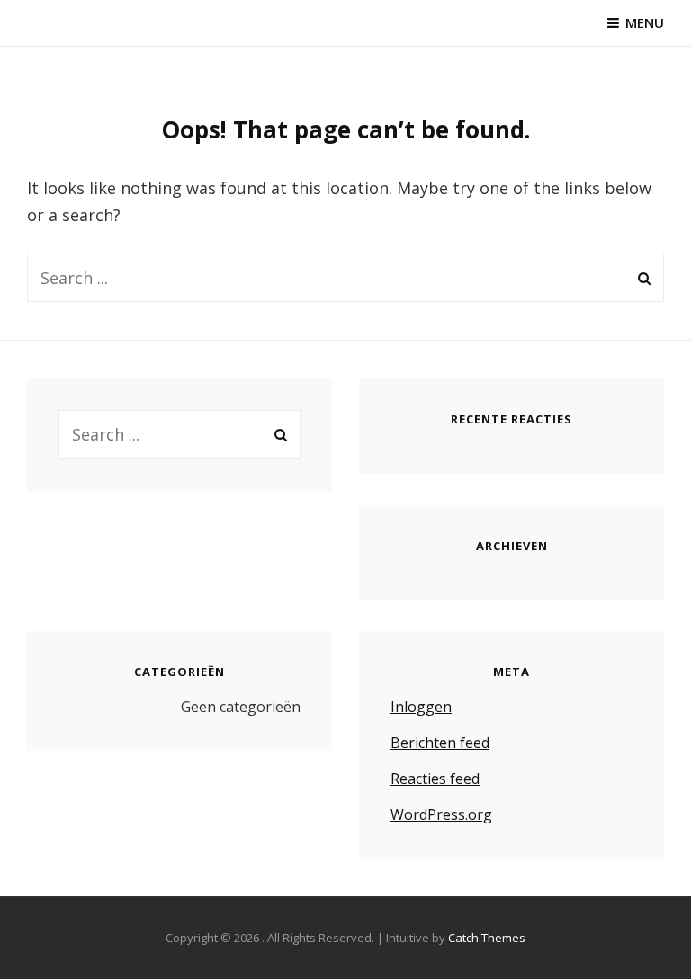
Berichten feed (439, 742)
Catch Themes (486, 938)
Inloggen (421, 706)
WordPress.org (441, 814)
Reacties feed (435, 778)
